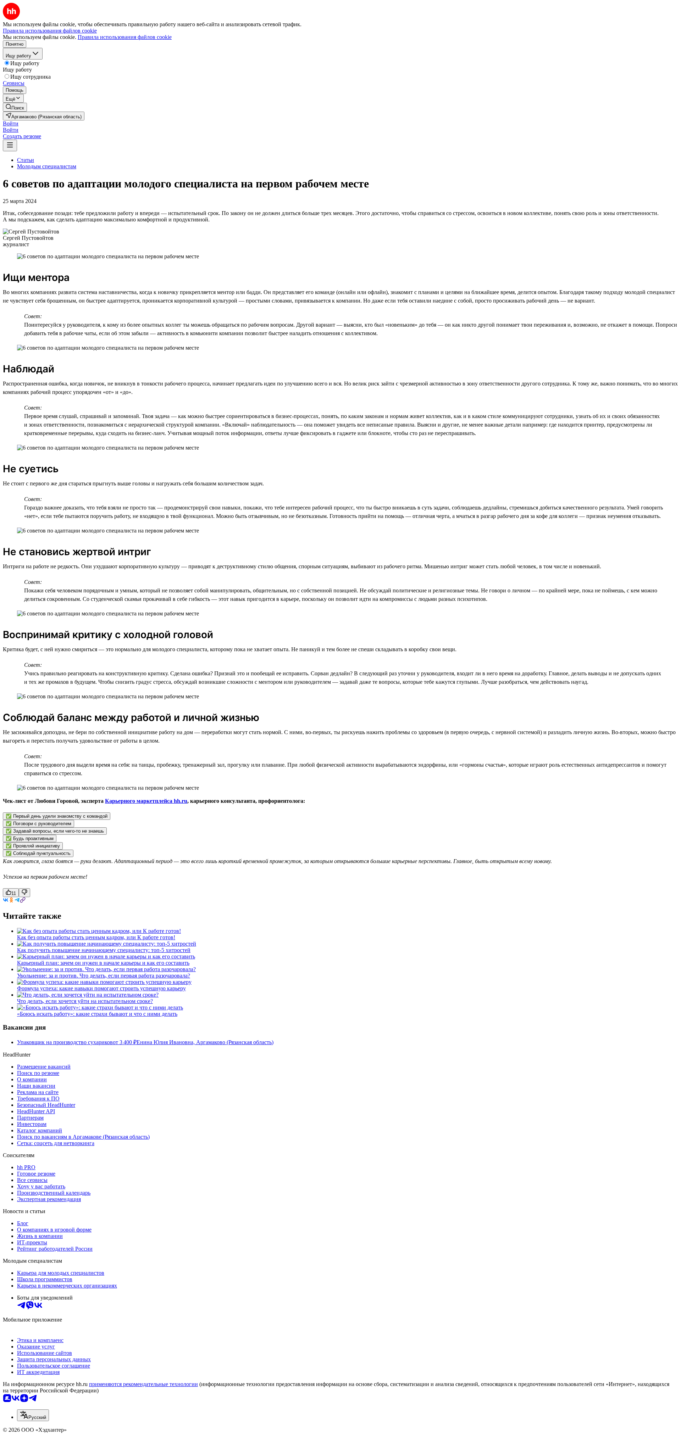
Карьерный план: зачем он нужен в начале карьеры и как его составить (103, 963)
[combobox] (33, 1415)
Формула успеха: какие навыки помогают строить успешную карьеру (101, 988)
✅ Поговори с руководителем (38, 823)
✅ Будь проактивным (30, 838)
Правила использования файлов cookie (125, 37)
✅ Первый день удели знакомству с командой (56, 816)
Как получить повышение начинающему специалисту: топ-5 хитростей (103, 950)
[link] (15, 107)
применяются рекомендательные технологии (143, 1384)
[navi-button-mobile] (10, 145)
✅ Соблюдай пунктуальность (38, 853)
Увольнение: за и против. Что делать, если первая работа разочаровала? (103, 976)
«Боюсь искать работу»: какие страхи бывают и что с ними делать (97, 1014)
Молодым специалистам (46, 166)
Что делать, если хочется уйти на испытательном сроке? (85, 1001)
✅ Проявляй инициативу (33, 846)
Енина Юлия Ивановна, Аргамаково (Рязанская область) (205, 1042)
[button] (10, 123)
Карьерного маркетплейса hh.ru (146, 801)
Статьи (25, 160)
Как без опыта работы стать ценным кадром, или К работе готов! (96, 937)
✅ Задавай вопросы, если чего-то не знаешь (55, 831)
